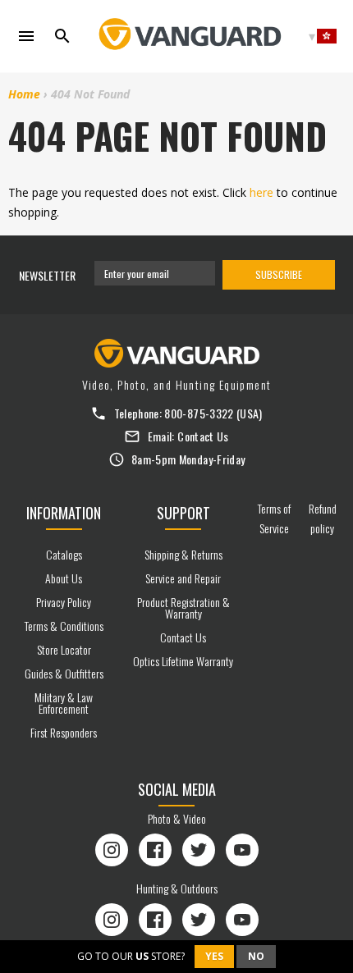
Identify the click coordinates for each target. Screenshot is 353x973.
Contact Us (203, 436)
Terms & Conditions (64, 625)
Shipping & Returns (183, 554)
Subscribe (278, 274)
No (256, 956)
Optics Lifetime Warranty (183, 660)
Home (24, 94)
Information (63, 512)
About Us (63, 578)
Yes (214, 956)
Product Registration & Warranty (183, 607)
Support (183, 512)
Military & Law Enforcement (63, 702)
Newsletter (47, 275)
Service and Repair (183, 578)
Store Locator (64, 649)
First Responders (63, 732)
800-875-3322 (198, 413)
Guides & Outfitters (64, 673)
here (261, 192)
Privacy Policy (63, 601)
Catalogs (64, 554)
